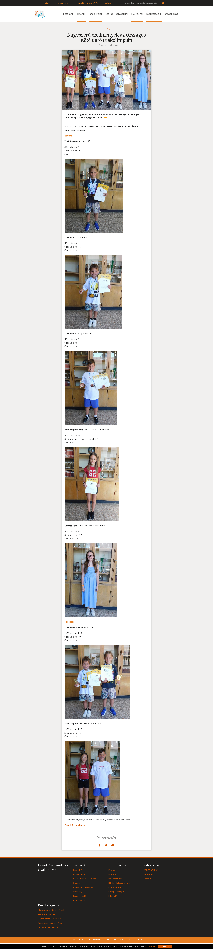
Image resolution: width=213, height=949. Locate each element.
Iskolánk (81, 14)
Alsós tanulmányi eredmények (51, 910)
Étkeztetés (113, 896)
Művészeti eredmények (48, 927)
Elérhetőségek (107, 3)
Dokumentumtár (115, 879)
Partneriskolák (79, 900)
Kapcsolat (112, 870)
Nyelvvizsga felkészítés (83, 887)
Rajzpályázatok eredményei (50, 919)
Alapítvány (77, 892)
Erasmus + (147, 879)
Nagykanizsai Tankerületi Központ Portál (52, 3)
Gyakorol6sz (172, 14)
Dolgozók (112, 874)
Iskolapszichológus (116, 892)
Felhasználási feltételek (98, 940)
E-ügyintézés (92, 3)
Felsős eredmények (46, 914)
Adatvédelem (77, 940)
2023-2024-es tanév (74, 825)
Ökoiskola (77, 883)
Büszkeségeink (154, 14)
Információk (95, 14)
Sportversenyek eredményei (50, 923)
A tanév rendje (114, 887)
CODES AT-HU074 (151, 870)
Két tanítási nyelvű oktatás (84, 879)
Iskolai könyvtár (80, 896)
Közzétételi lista (134, 940)
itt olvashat (150, 946)
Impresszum (118, 940)
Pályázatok (137, 14)
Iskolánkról (77, 870)
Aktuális (106, 29)
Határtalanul (148, 874)
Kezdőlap (68, 14)
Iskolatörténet (79, 874)
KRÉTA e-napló (78, 3)
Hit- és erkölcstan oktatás (119, 883)
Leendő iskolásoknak (116, 14)
